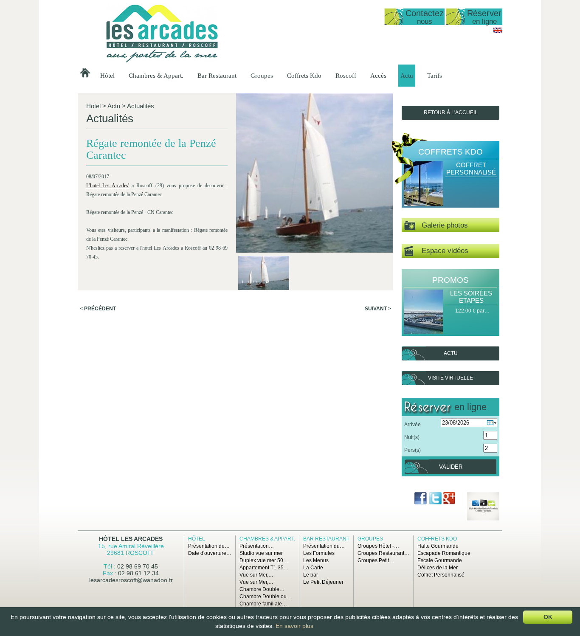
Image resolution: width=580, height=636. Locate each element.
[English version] (497, 31)
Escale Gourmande (439, 560)
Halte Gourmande (438, 546)
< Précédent (98, 309)
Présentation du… (324, 546)
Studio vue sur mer (261, 553)
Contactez (424, 16)
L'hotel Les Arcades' (107, 186)
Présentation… (256, 546)
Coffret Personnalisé (471, 168)
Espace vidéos (440, 251)
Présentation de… (209, 546)
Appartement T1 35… (264, 568)
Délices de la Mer (437, 568)
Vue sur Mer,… (256, 575)
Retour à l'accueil (451, 112)
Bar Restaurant (217, 75)
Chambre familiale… (263, 604)
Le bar (310, 575)
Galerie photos (441, 225)
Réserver (484, 16)
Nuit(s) (412, 437)
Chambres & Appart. (156, 75)
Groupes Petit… (376, 560)
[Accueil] (162, 61)
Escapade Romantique (443, 553)
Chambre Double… (261, 589)
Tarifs (434, 75)
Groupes (262, 75)
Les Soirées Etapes (471, 297)
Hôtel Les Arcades (131, 538)
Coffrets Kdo (304, 75)
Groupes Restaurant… (383, 553)
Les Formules (319, 553)
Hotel (93, 106)
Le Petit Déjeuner (323, 582)
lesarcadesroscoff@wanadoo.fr (131, 580)
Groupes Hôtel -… (378, 546)
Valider (450, 467)
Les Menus (316, 560)
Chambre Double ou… (265, 596)
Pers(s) (412, 450)
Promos (450, 280)
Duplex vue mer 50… (263, 560)
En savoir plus (294, 625)
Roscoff (345, 75)
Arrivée (412, 425)
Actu (406, 75)
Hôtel (107, 75)
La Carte (313, 568)
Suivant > (378, 309)
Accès (378, 75)
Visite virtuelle (450, 378)
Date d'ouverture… (209, 553)
